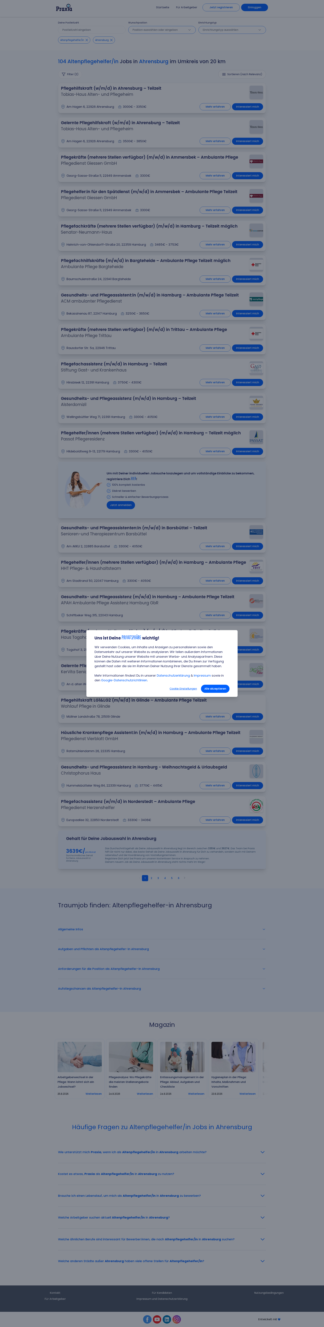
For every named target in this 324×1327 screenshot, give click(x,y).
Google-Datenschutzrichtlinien (124, 680)
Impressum (202, 675)
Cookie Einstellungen (183, 689)
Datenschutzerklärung (173, 675)
